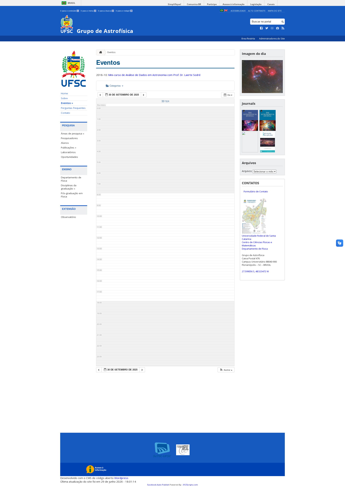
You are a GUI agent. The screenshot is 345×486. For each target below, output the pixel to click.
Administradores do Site (272, 38)
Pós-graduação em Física (72, 195)
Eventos (111, 52)
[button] (226, 369)
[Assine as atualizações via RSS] (283, 28)
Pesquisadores (69, 138)
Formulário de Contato (256, 191)
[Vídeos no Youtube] (272, 28)
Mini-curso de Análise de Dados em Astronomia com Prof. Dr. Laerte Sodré (154, 75)
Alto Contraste (256, 10)
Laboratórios (68, 152)
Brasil (71, 2)
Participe (212, 4)
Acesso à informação (233, 4)
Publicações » (68, 147)
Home (64, 93)
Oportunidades (69, 157)
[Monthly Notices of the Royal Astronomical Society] (250, 151)
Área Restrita (248, 38)
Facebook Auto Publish (158, 484)
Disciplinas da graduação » (68, 187)
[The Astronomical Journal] (267, 130)
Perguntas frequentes (73, 108)
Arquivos (247, 171)
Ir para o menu (88, 11)
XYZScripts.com (190, 484)
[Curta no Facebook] (261, 28)
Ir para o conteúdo (69, 11)
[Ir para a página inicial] (99, 52)
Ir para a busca (105, 11)
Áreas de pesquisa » (72, 133)
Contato (65, 112)
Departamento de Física (71, 179)
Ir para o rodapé (124, 11)
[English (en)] (225, 10)
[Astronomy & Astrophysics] (267, 151)
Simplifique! (174, 4)
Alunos (65, 142)
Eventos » (67, 103)
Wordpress (121, 478)
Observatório (68, 217)
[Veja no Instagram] (277, 28)
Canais (271, 4)
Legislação (255, 4)
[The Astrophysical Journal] (250, 130)
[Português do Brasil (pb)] (221, 10)
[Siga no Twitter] (266, 28)
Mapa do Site (275, 10)
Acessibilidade (238, 10)
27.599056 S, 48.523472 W (255, 271)
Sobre (64, 98)
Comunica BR (194, 4)
